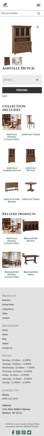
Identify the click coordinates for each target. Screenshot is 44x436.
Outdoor (6, 318)
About (5, 334)
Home (5, 330)
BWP (4, 96)
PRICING (22, 90)
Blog (4, 339)
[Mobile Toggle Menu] (38, 5)
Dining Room (8, 304)
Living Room (8, 309)
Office (5, 313)
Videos (5, 343)
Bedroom (6, 300)
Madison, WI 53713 (12, 413)
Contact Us (7, 348)
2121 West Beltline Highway (16, 409)
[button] (38, 27)
